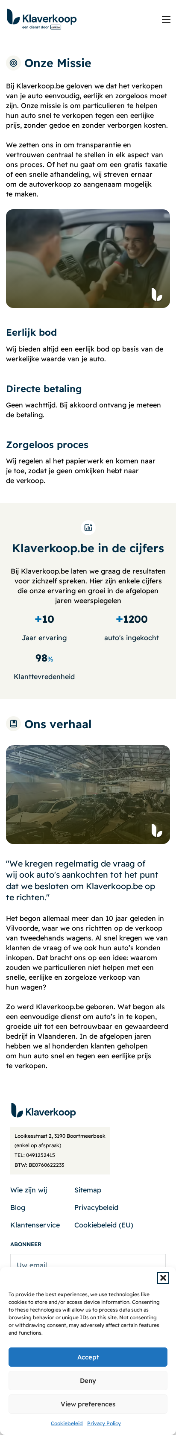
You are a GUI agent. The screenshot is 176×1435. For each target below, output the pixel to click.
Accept (88, 1357)
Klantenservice (35, 1225)
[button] (163, 1278)
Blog (17, 1207)
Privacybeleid (96, 1207)
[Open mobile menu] (166, 19)
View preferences (88, 1404)
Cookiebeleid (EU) (103, 1225)
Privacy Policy (104, 1423)
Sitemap (87, 1190)
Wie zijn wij (28, 1190)
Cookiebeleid (67, 1423)
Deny (88, 1380)
